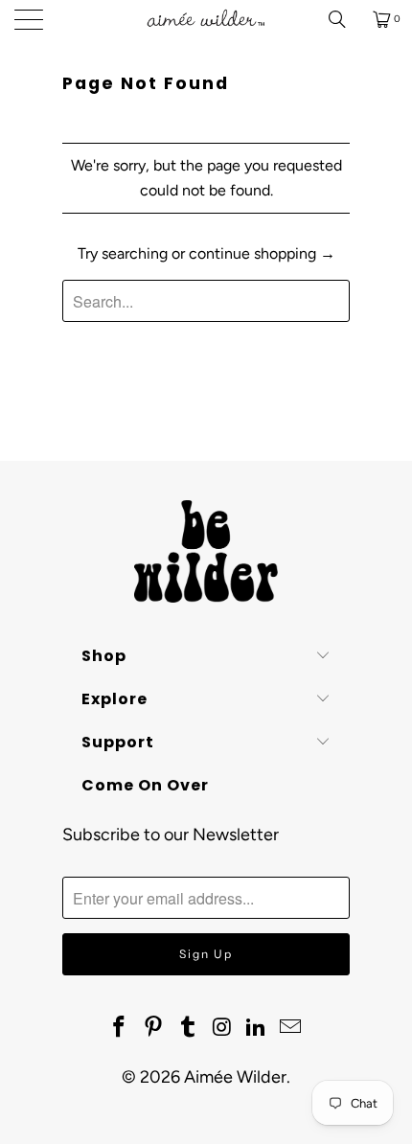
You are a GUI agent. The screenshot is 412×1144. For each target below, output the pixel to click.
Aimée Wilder (235, 1076)
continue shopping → (262, 253)
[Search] (344, 19)
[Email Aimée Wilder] (290, 1028)
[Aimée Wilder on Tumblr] (187, 1028)
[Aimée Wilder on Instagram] (222, 1028)
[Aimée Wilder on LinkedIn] (256, 1028)
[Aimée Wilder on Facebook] (119, 1028)
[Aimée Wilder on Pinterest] (154, 1028)
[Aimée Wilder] (206, 19)
